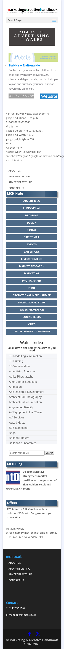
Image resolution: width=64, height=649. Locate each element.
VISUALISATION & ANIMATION (32, 331)
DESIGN (31, 222)
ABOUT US (15, 170)
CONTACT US (16, 188)
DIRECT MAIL (32, 237)
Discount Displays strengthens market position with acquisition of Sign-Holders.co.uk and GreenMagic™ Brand (31, 480)
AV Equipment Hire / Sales (25, 412)
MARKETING (31, 273)
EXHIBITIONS (32, 251)
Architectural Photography (25, 397)
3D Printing (16, 361)
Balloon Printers (19, 437)
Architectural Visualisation (25, 402)
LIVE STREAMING (31, 259)
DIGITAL (32, 230)
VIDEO (32, 324)
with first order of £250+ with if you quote (29, 513)
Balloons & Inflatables (22, 443)
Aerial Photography (21, 376)
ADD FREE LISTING (19, 176)
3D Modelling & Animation (25, 356)
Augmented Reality (21, 407)
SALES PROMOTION (32, 309)
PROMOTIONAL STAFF (32, 302)
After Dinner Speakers (23, 381)
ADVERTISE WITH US (20, 182)
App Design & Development (26, 391)
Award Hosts (17, 422)
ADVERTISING (31, 200)
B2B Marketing (18, 427)
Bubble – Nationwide (24, 65)
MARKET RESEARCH (31, 266)
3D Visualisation (19, 366)
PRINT (31, 288)
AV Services (16, 417)
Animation (15, 386)
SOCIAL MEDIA (32, 317)
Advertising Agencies (22, 371)
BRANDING (31, 215)
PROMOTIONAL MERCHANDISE (32, 295)
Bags (12, 432)
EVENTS (32, 244)
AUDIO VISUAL (32, 208)
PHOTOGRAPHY (31, 280)
